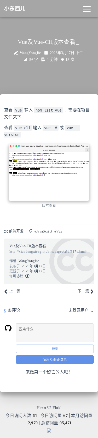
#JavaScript (43, 231)
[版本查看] (49, 172)
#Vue (58, 231)
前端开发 (16, 231)
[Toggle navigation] (87, 8)
